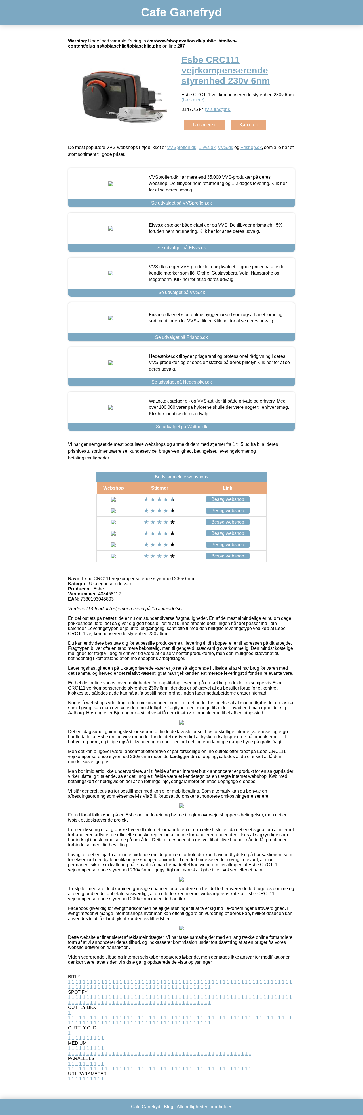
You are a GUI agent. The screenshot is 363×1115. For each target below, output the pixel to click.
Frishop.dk (251, 147)
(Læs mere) (193, 99)
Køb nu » (248, 124)
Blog (168, 1106)
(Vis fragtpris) (218, 109)
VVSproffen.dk (181, 147)
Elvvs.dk (207, 147)
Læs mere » (205, 124)
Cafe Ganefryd (181, 12)
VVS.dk (225, 147)
